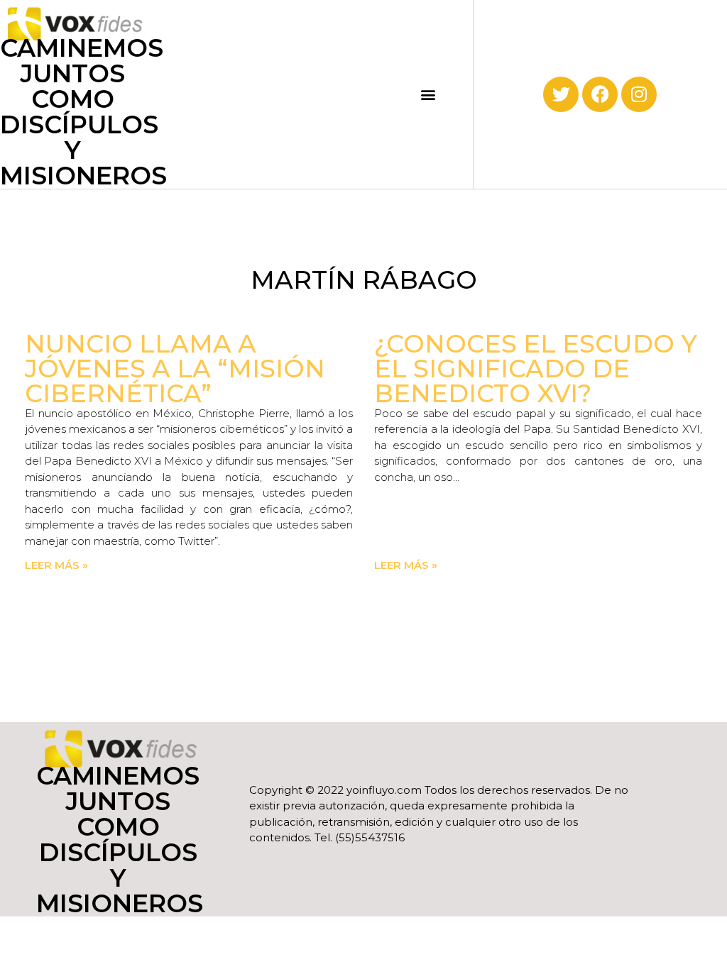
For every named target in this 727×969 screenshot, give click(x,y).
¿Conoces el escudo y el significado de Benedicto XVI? (535, 368)
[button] (428, 94)
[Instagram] (639, 94)
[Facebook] (600, 94)
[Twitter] (561, 94)
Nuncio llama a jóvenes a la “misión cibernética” (175, 368)
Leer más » (56, 565)
